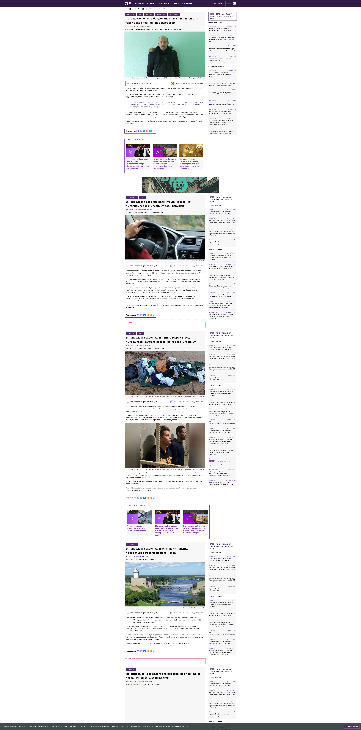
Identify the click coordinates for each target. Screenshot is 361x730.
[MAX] (138, 131)
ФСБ (140, 14)
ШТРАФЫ (149, 14)
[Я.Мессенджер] (150, 131)
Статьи (151, 3)
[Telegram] (141, 131)
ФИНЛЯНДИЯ (174, 14)
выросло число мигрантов (168, 488)
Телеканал (163, 3)
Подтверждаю (352, 726)
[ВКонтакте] (144, 131)
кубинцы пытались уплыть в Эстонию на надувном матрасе (171, 121)
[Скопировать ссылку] (153, 131)
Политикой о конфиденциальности (174, 726)
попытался (152, 305)
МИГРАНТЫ (130, 14)
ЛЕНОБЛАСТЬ (161, 14)
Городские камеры (182, 3)
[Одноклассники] (147, 131)
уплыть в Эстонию (153, 643)
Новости (139, 3)
